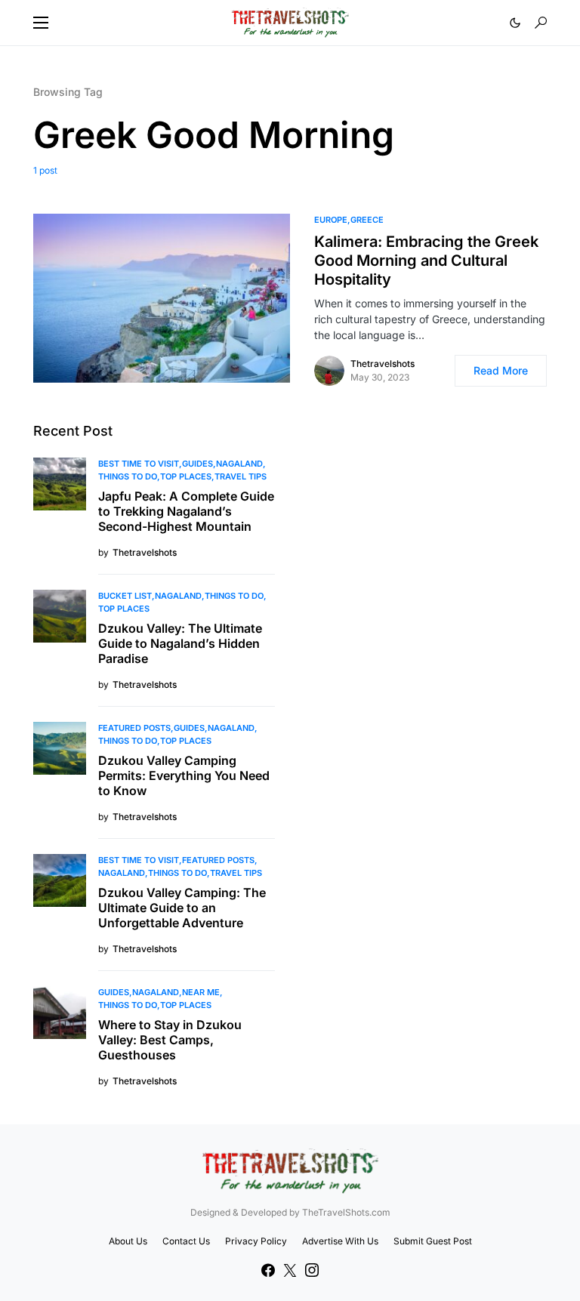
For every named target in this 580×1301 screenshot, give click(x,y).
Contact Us (186, 1241)
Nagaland (239, 463)
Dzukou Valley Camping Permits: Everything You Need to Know (184, 775)
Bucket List (125, 595)
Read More (501, 370)
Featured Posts (134, 728)
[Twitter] (290, 1270)
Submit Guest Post (432, 1241)
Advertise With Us (340, 1241)
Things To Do (127, 476)
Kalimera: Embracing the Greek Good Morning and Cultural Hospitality (426, 260)
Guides (197, 463)
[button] (40, 23)
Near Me (201, 992)
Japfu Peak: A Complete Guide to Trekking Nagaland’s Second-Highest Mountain (186, 511)
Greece (367, 219)
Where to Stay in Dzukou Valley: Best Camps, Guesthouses (170, 1039)
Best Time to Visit (138, 463)
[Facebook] (268, 1270)
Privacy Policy (256, 1241)
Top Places (185, 476)
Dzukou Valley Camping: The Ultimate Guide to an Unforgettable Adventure (182, 907)
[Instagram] (312, 1270)
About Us (128, 1241)
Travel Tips (240, 476)
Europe (330, 219)
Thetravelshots (382, 363)
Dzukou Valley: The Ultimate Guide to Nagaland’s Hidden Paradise (180, 643)
